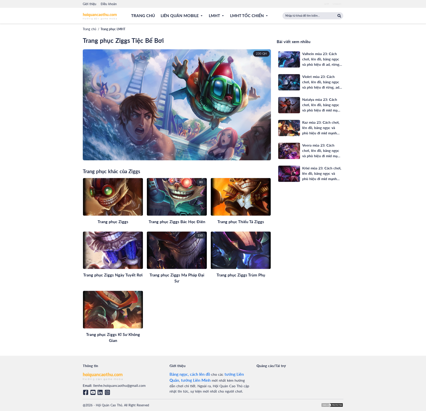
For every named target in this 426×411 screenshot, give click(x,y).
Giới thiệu (89, 4)
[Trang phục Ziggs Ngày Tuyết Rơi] (113, 250)
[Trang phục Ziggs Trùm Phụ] (241, 250)
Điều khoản (109, 4)
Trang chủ (89, 29)
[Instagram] (108, 392)
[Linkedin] (101, 392)
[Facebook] (86, 392)
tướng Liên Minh (196, 380)
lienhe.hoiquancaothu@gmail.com (119, 385)
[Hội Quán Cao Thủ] (100, 16)
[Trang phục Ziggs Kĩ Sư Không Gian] (113, 310)
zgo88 (326, 4)
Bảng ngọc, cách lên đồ (190, 374)
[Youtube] (93, 392)
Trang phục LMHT (113, 29)
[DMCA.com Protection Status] (332, 405)
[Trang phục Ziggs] (113, 197)
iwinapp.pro (337, 4)
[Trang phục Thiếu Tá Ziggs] (241, 197)
